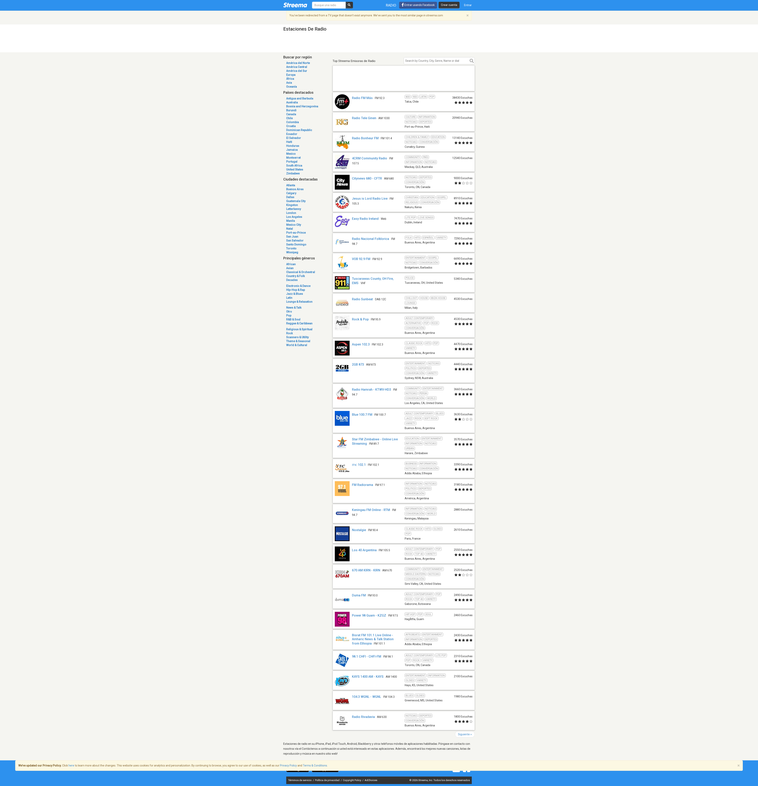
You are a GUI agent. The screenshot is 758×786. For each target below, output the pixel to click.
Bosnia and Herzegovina (302, 106)
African (291, 264)
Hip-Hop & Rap (295, 289)
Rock (289, 333)
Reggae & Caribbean (299, 323)
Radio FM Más (362, 98)
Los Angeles (294, 216)
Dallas (290, 197)
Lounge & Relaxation (299, 301)
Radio (391, 5)
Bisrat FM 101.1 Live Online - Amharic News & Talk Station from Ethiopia (373, 639)
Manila (290, 220)
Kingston (292, 205)
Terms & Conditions (315, 765)
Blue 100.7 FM (362, 414)
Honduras (292, 145)
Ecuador (291, 134)
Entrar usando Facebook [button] (419, 5)
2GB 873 (358, 364)
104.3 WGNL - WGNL (366, 697)
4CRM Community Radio (369, 158)
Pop (288, 315)
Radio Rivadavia (363, 717)
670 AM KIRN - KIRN (366, 570)
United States (294, 169)
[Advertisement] (404, 85)
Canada (291, 114)
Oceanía (291, 86)
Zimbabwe (293, 173)
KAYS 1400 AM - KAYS (368, 676)
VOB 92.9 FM (361, 259)
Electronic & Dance (298, 285)
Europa (291, 74)
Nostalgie (359, 530)
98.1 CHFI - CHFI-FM (366, 656)
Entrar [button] (468, 5)
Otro (289, 311)
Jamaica (292, 149)
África (290, 78)
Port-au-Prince (296, 232)
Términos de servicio (300, 780)
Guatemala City (296, 201)
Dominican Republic (299, 130)
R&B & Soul (293, 319)
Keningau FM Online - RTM (371, 510)
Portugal (291, 161)
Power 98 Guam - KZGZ (369, 615)
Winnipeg (292, 252)
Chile (289, 118)
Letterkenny (293, 209)
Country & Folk (295, 276)
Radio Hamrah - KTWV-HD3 (371, 389)
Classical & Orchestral (300, 272)
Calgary (291, 193)
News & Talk (293, 307)
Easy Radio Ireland (365, 219)
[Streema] (295, 5)
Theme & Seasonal (298, 341)
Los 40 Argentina (364, 550)
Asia (289, 82)
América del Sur (296, 70)
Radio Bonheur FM (365, 138)
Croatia (291, 126)
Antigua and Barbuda (299, 98)
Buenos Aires (295, 189)
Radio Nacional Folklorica (370, 239)
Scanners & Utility (297, 337)
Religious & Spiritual (299, 329)
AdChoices (371, 780)
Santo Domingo (296, 244)
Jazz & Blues (294, 293)
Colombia (292, 122)
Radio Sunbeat (362, 299)
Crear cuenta (449, 5)
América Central (296, 66)
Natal (289, 228)
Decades (292, 280)
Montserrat (293, 157)
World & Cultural (296, 345)
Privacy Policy (288, 765)
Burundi (291, 110)
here (71, 765)
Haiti (289, 141)
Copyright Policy (352, 780)
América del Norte (298, 63)
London (291, 212)
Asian (290, 268)
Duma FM (359, 595)
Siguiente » (465, 734)
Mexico (291, 153)
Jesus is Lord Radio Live (369, 198)
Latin (289, 297)
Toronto (291, 248)
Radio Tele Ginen (364, 118)
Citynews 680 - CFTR (367, 178)
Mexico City (293, 224)
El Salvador (293, 137)
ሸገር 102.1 (359, 465)
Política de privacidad (327, 780)
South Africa (294, 165)
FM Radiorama (362, 485)
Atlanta (290, 185)
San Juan (292, 236)
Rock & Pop (360, 319)
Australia (292, 102)
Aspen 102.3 (361, 344)
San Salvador (295, 240)
